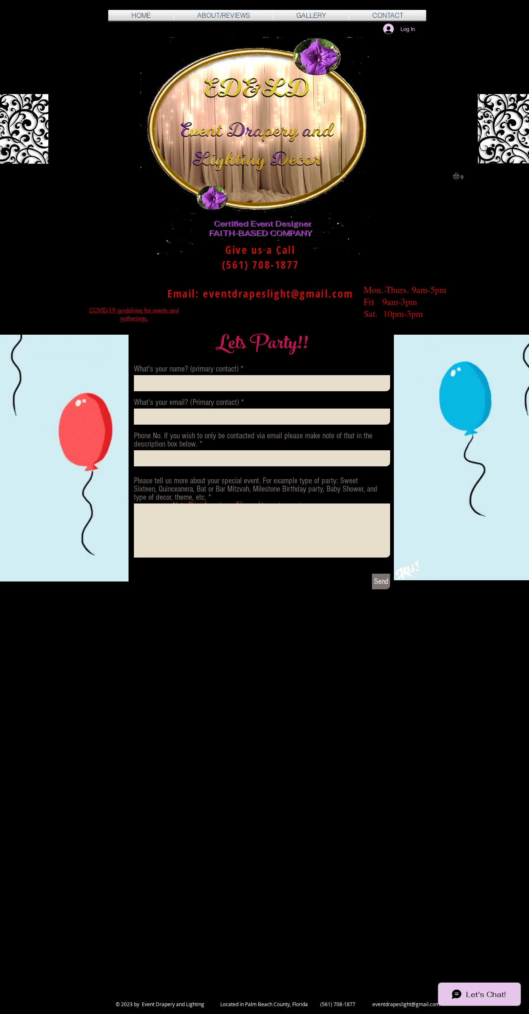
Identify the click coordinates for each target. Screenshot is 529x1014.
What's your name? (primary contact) (186, 369)
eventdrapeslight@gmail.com (278, 293)
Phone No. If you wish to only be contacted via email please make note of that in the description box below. (253, 440)
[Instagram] (118, 988)
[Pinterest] (98, 988)
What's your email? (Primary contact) (186, 402)
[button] (460, 176)
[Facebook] (78, 988)
